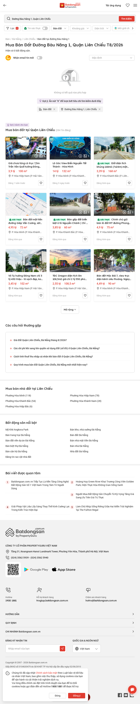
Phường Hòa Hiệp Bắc (18, 406)
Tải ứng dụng (113, 5)
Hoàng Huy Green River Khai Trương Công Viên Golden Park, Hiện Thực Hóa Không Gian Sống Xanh (105, 483)
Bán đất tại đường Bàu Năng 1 (53, 39)
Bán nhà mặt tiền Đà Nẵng (84, 440)
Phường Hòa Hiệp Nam (84, 395)
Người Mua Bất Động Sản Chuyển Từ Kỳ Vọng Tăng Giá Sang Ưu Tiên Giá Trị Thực (105, 495)
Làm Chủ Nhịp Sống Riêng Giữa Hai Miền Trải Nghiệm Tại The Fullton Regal (104, 508)
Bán (7, 39)
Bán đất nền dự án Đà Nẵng (19, 440)
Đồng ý (76, 695)
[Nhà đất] (70, 4)
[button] (132, 28)
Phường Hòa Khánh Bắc (20, 401)
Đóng (57, 695)
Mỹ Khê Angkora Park (16, 429)
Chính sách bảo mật (46, 672)
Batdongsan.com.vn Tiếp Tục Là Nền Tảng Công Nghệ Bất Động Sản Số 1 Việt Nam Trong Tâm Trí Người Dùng (40, 485)
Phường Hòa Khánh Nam (85, 401)
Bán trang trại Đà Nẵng (17, 435)
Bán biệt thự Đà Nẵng (16, 446)
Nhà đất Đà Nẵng (79, 451)
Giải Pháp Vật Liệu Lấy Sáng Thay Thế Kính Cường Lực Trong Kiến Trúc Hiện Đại (40, 508)
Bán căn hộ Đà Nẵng (16, 451)
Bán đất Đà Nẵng (79, 435)
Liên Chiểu (29, 39)
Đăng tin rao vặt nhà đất (18, 456)
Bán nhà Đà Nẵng (79, 446)
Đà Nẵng (16, 39)
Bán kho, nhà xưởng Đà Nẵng (85, 429)
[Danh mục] (5, 5)
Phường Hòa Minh (18, 395)
